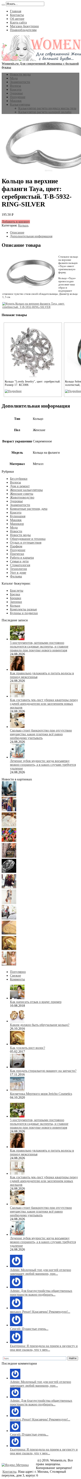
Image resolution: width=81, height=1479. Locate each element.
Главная (15, 11)
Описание (17, 232)
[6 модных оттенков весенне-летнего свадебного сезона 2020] (9, 825)
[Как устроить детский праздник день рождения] (9, 841)
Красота (15, 89)
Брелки (15, 594)
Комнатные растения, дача (28, 508)
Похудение (17, 97)
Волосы (15, 85)
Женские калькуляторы (26, 490)
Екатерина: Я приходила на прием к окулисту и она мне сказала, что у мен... (44, 1347)
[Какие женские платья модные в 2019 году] (9, 903)
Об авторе (17, 18)
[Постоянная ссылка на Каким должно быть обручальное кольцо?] (17, 1021)
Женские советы (21, 493)
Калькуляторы (20, 104)
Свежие (15, 975)
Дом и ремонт (20, 486)
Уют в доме (18, 572)
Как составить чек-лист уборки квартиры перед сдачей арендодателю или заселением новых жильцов (44, 703)
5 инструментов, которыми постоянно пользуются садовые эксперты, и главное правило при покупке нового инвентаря (39, 646)
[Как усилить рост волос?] (9, 949)
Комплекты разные (23, 609)
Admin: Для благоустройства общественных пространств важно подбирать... (41, 1292)
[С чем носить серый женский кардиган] (9, 918)
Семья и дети (19, 561)
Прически (17, 554)
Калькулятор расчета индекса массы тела (47, 108)
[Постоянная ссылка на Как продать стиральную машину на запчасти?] (17, 1067)
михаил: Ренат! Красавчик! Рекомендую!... (40, 1311)
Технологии (18, 569)
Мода (14, 78)
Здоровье (16, 93)
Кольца (23, 225)
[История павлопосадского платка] (9, 887)
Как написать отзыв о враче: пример (35, 1002)
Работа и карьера (22, 557)
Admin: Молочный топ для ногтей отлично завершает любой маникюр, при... (40, 1271)
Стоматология (20, 565)
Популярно (18, 972)
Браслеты (16, 590)
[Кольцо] (13, 391)
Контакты (17, 15)
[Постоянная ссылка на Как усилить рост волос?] (17, 1044)
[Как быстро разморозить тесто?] (9, 934)
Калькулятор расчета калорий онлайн (44, 112)
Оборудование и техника (27, 539)
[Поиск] (3, 4)
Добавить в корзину (16, 221)
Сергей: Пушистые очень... (29, 1329)
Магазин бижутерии (24, 26)
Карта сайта (18, 22)
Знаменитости (20, 82)
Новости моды (20, 74)
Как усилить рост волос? (27, 1048)
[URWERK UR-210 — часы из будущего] (9, 872)
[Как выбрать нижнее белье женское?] (9, 964)
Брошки (15, 598)
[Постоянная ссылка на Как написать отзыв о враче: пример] (17, 998)
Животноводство (22, 497)
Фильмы (16, 576)
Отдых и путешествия (25, 542)
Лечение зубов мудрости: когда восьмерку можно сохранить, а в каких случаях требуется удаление (43, 764)
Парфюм (16, 546)
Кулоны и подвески (24, 613)
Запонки (16, 602)
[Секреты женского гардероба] (9, 810)
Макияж (16, 101)
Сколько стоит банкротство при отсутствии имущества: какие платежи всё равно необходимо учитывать (41, 734)
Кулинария (17, 516)
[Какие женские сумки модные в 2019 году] (9, 856)
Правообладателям (23, 30)
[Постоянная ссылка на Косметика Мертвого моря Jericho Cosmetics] (17, 1090)
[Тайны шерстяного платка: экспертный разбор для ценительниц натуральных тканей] (9, 794)
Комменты (17, 979)
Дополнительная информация (31, 236)
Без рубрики (18, 478)
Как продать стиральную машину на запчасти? (43, 1071)
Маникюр (17, 524)
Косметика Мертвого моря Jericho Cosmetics (41, 1093)
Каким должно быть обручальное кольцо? (39, 1025)
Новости (16, 531)
